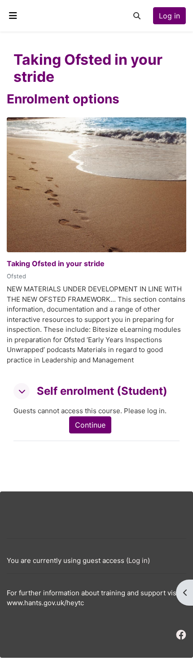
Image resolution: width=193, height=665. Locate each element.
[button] (136, 15)
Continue (90, 424)
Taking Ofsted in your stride (56, 263)
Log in (169, 15)
